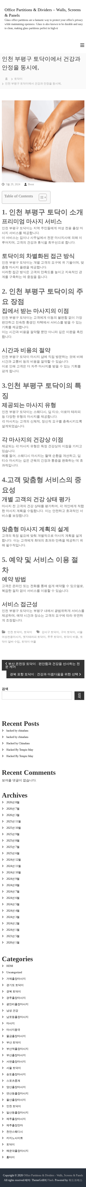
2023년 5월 (12, 936)
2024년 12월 (13, 859)
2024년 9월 (12, 878)
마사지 (10, 1023)
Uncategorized (14, 972)
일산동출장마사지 (17, 1112)
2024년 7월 (12, 891)
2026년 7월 (12, 808)
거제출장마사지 (16, 978)
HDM (9, 966)
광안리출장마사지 (17, 1004)
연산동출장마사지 (17, 1093)
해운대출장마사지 (17, 1150)
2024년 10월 (13, 872)
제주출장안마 (14, 1125)
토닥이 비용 (71, 636)
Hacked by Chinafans (18, 743)
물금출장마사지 (16, 1036)
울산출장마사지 (16, 1099)
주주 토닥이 (54, 636)
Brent (31, 184)
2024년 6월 (12, 898)
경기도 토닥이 (15, 985)
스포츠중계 (13, 1080)
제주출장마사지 (16, 1119)
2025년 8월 (12, 840)
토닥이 (18, 78)
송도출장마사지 (16, 1074)
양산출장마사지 (16, 1087)
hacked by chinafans (17, 730)
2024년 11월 (13, 866)
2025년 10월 (13, 827)
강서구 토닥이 (50, 632)
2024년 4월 (12, 910)
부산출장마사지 (16, 1055)
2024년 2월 (12, 923)
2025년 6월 (12, 853)
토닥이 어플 (29, 641)
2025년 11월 (13, 821)
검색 (5, 689)
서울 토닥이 (13, 1068)
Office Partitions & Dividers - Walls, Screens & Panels (53, 1175)
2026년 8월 (12, 802)
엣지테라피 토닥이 (34, 636)
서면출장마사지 (16, 1061)
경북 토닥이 (13, 991)
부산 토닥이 (13, 1042)
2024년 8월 (12, 885)
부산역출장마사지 (17, 1048)
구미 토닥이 (68, 632)
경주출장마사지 (16, 997)
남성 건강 (12, 1010)
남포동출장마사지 (17, 1017)
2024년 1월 (12, 929)
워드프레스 (75, 1180)
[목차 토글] (40, 197)
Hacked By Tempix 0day (19, 749)
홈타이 (10, 1157)
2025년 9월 (12, 834)
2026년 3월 (12, 815)
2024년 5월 (12, 904)
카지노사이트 (14, 1138)
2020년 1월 (12, 942)
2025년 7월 (12, 847)
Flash (50, 1180)
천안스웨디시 (14, 1131)
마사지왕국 (13, 1029)
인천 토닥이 (15, 632)
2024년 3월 (12, 917)
